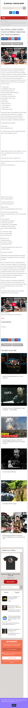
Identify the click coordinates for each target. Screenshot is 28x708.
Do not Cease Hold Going (9, 472)
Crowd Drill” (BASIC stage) (10, 503)
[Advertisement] (14, 142)
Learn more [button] (17, 701)
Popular (17, 592)
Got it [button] (14, 705)
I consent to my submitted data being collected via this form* (12, 653)
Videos (6, 21)
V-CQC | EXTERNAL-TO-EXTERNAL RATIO (14, 597)
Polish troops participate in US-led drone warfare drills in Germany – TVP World (14, 618)
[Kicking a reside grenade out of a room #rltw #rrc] (14, 364)
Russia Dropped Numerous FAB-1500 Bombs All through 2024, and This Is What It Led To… (14, 441)
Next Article (17, 43)
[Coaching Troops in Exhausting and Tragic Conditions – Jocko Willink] (14, 395)
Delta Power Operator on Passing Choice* (14, 630)
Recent (6, 592)
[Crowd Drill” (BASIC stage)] (14, 491)
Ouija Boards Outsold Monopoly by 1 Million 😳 (14, 606)
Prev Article (7, 43)
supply (2, 318)
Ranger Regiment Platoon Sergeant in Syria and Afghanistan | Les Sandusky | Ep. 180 (14, 537)
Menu (3, 17)
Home (2, 21)
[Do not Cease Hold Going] (14, 459)
